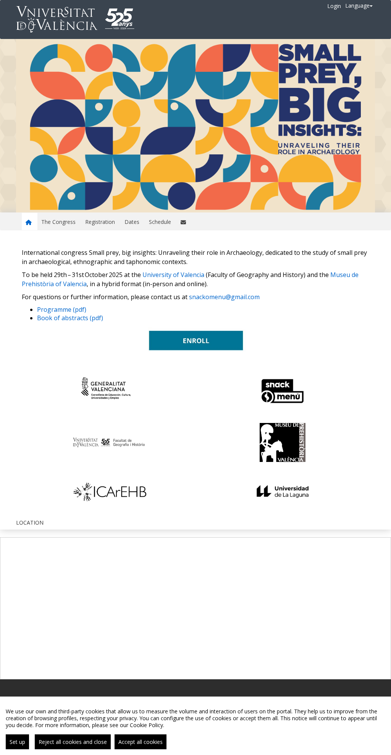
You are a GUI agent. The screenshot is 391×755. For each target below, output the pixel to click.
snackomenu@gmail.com (224, 297)
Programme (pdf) (61, 309)
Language (357, 5)
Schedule (160, 221)
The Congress (58, 221)
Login (334, 6)
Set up (17, 741)
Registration (100, 221)
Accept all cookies (140, 741)
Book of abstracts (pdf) (70, 318)
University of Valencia (173, 275)
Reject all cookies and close (73, 741)
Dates (131, 221)
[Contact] (184, 221)
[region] (195, 726)
